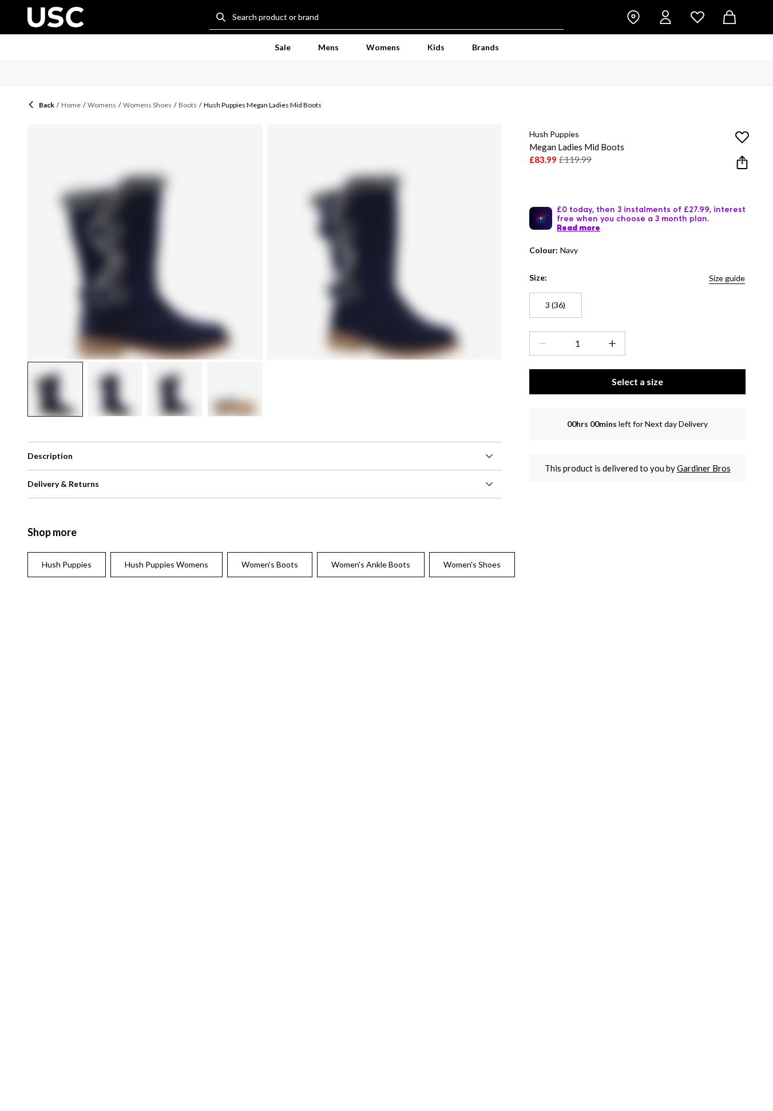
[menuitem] (282, 47)
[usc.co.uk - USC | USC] (55, 17)
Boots (188, 105)
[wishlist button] (697, 17)
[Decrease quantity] (540, 343)
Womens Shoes (147, 105)
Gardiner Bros (704, 468)
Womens (102, 105)
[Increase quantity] (614, 343)
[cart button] (729, 17)
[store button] (633, 17)
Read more (578, 227)
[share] (742, 162)
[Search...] (220, 17)
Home (71, 105)
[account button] (665, 17)
